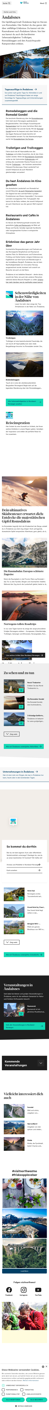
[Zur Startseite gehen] (24, 2)
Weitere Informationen (31, 1380)
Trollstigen (9, 154)
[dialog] (24, 1387)
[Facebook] (9, 1290)
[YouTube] (38, 1290)
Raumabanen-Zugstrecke (34, 156)
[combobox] (43, 1367)
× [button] (46, 1366)
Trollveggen (16, 164)
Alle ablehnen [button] (36, 1400)
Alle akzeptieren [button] (13, 1400)
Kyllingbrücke (30, 159)
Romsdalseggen (37, 118)
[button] (24, 1406)
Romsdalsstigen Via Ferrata (23, 139)
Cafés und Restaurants (22, 225)
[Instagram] (24, 1290)
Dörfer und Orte (10, 12)
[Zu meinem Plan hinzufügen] (21, 690)
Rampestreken (11, 126)
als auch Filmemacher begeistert (30, 191)
